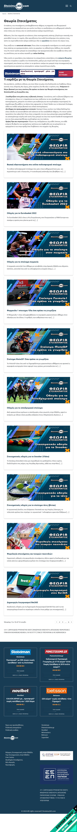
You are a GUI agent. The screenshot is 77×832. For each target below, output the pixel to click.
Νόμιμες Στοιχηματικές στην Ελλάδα (19, 752)
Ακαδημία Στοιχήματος (14, 760)
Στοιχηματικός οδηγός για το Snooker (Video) (28, 456)
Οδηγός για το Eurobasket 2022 (21, 213)
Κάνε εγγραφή (20, 671)
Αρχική (4, 13)
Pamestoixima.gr (48, 727)
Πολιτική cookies (11, 730)
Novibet (45, 730)
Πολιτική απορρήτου (13, 727)
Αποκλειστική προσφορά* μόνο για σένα (37, 72)
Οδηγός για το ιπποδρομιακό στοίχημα (25, 407)
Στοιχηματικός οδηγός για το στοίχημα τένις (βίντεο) (31, 505)
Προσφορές (10, 765)
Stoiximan (45, 725)
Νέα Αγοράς (10, 762)
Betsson (45, 735)
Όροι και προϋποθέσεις (14, 725)
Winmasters (46, 732)
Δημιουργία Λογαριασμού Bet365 (22, 602)
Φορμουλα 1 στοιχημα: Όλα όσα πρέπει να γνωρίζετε (31, 310)
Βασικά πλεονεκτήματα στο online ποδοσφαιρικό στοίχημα (34, 164)
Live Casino (9, 757)
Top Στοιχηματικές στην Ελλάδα (17, 755)
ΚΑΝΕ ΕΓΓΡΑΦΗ (63, 73)
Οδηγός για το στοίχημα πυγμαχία (22, 261)
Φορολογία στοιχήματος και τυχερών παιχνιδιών (29, 553)
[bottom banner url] (63, 818)
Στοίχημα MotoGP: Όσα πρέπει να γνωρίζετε (28, 359)
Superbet (45, 737)
